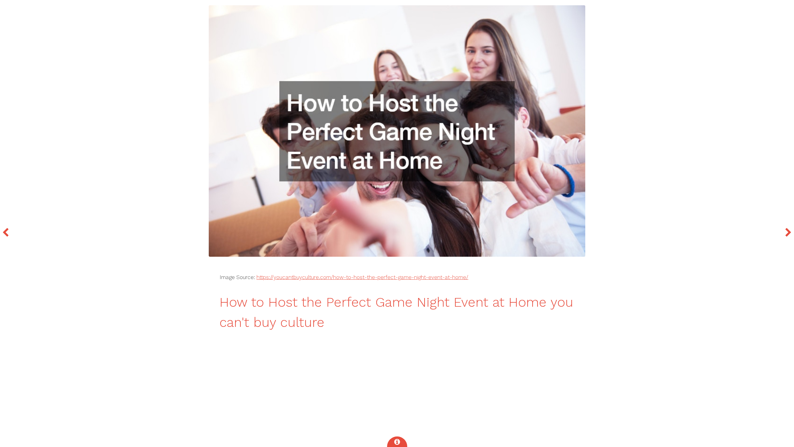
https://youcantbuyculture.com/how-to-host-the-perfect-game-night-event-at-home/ (362, 277)
